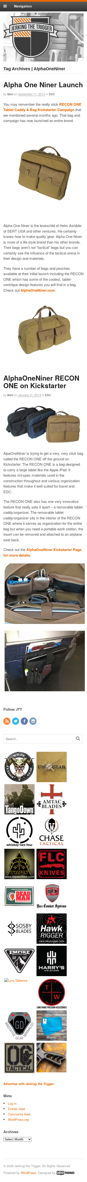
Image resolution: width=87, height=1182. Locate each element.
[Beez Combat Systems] (51, 909)
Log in (12, 1103)
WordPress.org (18, 1119)
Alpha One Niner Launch (43, 84)
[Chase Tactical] (51, 844)
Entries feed (16, 1108)
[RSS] (7, 721)
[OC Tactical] (19, 1070)
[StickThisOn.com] (19, 909)
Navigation (23, 6)
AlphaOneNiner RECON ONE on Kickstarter (41, 381)
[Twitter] (16, 721)
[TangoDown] (19, 812)
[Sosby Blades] (19, 941)
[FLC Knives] (51, 877)
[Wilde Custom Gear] (19, 780)
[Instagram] (33, 721)
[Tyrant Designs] (51, 1070)
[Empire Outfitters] (19, 974)
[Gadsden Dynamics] (19, 1038)
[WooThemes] (65, 1172)
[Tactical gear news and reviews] (31, 55)
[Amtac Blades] (51, 812)
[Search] (78, 738)
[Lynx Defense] (15, 980)
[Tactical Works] (51, 1006)
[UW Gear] (51, 780)
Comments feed (19, 1114)
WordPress (28, 1172)
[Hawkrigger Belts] (51, 941)
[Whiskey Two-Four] (19, 844)
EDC (52, 94)
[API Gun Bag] (51, 1038)
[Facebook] (25, 721)
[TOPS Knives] (19, 877)
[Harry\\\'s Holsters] (51, 974)
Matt (10, 94)
